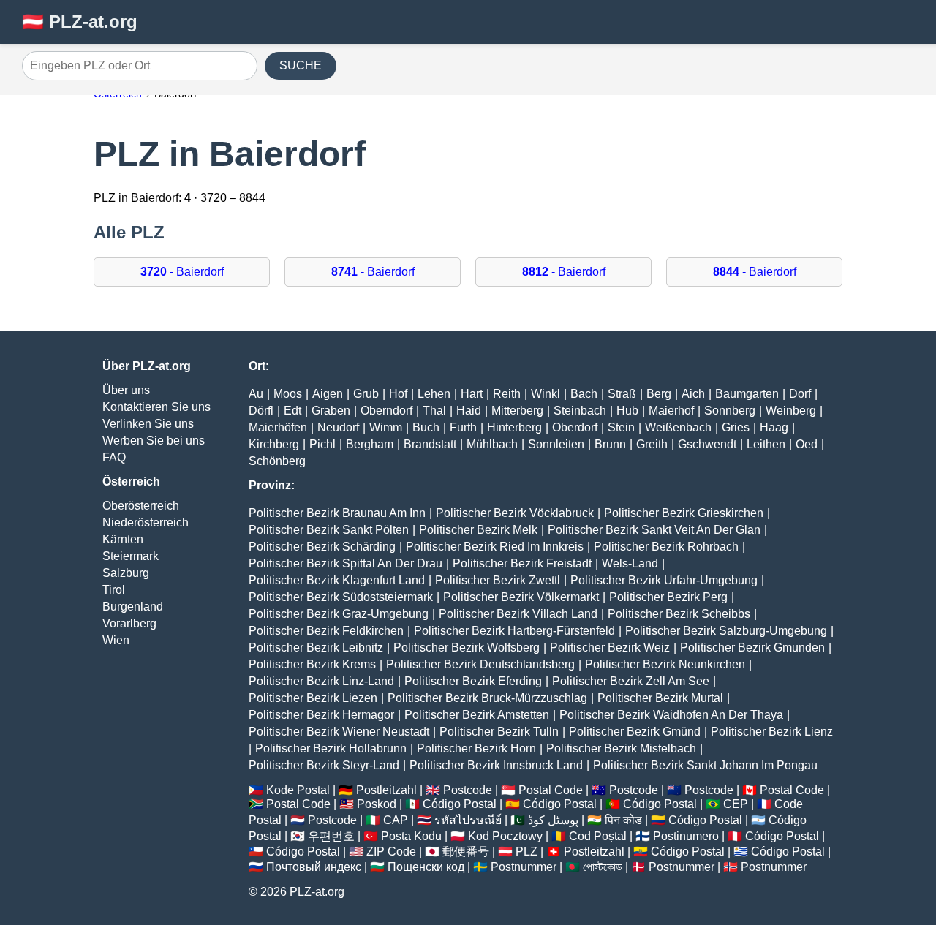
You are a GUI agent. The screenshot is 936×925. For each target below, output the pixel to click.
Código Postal (460, 804)
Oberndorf (386, 410)
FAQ (114, 457)
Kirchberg (274, 444)
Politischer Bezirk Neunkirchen (665, 664)
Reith (507, 394)
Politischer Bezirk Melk (478, 530)
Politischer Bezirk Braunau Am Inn (337, 513)
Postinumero (686, 836)
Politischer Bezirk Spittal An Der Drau (345, 563)
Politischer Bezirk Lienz (772, 731)
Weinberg (791, 410)
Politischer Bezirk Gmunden (752, 647)
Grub (366, 394)
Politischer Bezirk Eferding (473, 681)
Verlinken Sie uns (148, 424)
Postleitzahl (386, 790)
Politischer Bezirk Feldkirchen (326, 630)
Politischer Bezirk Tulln (499, 731)
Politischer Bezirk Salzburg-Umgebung (726, 630)
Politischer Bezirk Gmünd (635, 731)
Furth (463, 427)
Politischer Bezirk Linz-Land (321, 681)
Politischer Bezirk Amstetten (476, 715)
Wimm (385, 427)
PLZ (526, 851)
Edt (292, 410)
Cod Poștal (598, 836)
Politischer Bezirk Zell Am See (630, 681)
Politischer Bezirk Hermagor (321, 715)
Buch (425, 427)
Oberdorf (574, 427)
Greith (652, 444)
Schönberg (277, 461)
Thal (434, 410)
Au (256, 394)
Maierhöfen (278, 427)
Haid (468, 410)
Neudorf (338, 427)
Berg (658, 394)
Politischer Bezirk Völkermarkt (521, 597)
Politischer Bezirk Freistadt (522, 563)
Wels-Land (630, 563)
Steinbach (580, 410)
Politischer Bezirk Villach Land (518, 614)
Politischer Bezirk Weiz (610, 647)
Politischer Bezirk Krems (312, 664)
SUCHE (300, 65)
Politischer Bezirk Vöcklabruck (515, 513)
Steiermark (130, 556)
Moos (287, 394)
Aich (693, 394)
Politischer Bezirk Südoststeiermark (341, 597)
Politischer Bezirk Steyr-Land (324, 765)
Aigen (327, 394)
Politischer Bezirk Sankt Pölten (329, 530)
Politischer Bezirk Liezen (313, 698)
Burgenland (132, 606)
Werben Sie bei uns (153, 440)
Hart (472, 394)
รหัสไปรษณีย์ (468, 820)
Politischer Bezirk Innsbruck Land (496, 765)
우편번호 (331, 836)
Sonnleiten (556, 444)
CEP (735, 804)
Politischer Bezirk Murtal (660, 698)
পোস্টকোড (602, 867)
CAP (395, 820)
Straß (622, 394)
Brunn (610, 444)
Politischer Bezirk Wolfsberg (466, 647)
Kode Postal (298, 790)
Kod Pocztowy (505, 836)
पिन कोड (623, 820)
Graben (331, 410)
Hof (398, 394)
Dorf (800, 394)
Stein (621, 427)
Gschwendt (707, 444)
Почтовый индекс (313, 867)
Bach (583, 394)
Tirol (113, 590)
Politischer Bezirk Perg (668, 597)
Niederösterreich (145, 522)
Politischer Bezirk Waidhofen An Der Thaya (671, 715)
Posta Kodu (411, 836)
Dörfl (261, 410)
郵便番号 (465, 851)
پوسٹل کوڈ (553, 820)
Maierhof (671, 410)
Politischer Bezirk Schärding (322, 546)
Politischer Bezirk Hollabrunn (331, 748)
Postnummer (523, 867)
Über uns (126, 390)
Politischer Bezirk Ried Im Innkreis (495, 546)
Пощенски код (426, 867)
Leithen (766, 444)
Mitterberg (517, 410)
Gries (736, 427)
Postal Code (550, 790)
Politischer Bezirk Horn (476, 748)
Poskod (376, 804)
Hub (627, 410)
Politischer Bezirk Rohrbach (666, 546)
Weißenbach (678, 427)
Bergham (369, 444)
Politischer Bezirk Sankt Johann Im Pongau (705, 765)
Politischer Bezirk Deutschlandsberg (480, 664)
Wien (115, 640)
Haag (774, 427)
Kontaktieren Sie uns (156, 407)
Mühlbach (492, 444)
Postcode (467, 790)
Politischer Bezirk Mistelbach (621, 748)
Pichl (322, 444)
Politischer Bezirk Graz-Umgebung (339, 614)
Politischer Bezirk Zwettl (497, 580)
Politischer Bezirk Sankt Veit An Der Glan (654, 530)
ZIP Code (391, 851)
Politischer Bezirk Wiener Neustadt (339, 731)
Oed (807, 444)
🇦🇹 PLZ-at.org (79, 21)
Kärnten (122, 539)
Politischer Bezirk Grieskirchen (683, 513)
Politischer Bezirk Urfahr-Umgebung (664, 580)
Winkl (545, 394)
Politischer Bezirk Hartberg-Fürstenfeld (514, 630)
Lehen (434, 394)
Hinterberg (514, 427)
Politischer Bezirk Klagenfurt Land (337, 580)
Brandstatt (430, 444)
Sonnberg (729, 410)
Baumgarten (747, 394)
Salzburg (125, 573)
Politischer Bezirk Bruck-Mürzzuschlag (487, 698)
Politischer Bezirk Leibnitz (316, 647)
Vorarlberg (129, 623)
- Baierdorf (182, 271)
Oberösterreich (140, 505)
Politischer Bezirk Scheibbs (679, 614)
